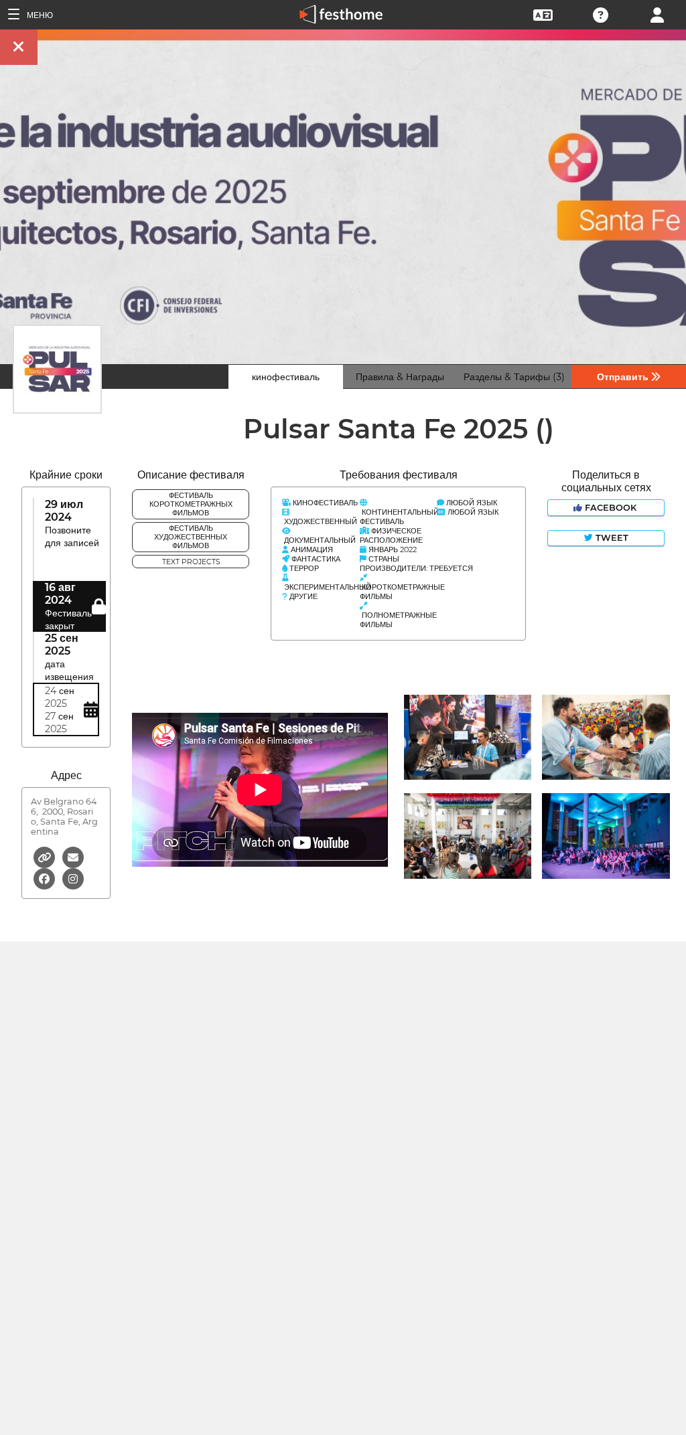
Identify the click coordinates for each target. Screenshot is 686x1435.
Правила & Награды (400, 377)
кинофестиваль (286, 377)
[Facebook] (45, 878)
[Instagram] (73, 878)
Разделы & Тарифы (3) (514, 377)
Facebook (610, 508)
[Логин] (657, 14)
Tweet (610, 538)
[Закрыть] (19, 47)
